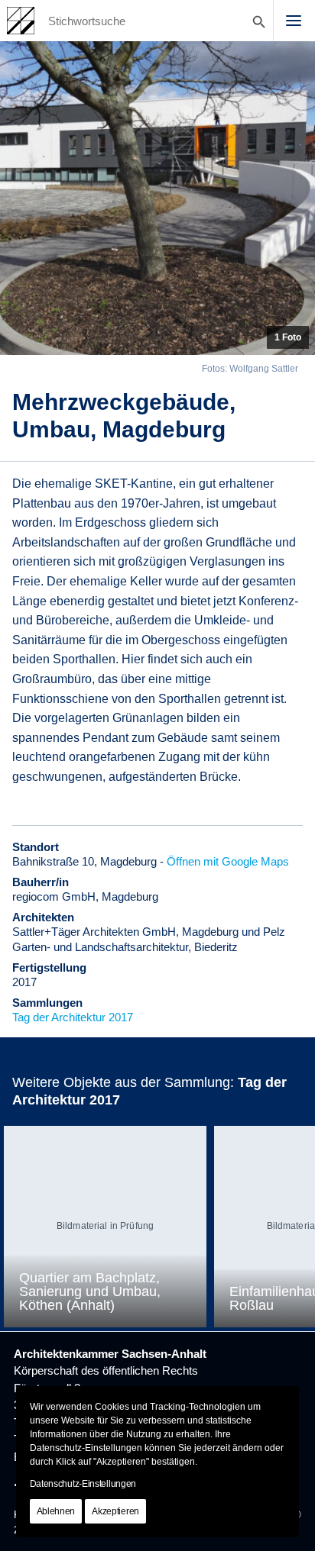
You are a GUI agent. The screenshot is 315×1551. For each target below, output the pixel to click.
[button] (293, 20)
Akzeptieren (115, 1511)
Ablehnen (56, 1511)
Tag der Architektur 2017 (72, 1017)
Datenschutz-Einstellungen (83, 1483)
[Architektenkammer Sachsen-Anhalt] (20, 20)
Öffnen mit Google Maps (228, 861)
